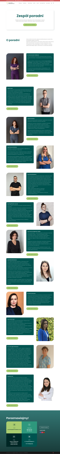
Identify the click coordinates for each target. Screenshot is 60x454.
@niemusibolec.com (16, 429)
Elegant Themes (15, 452)
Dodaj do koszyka (44, 427)
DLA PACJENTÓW (42, 3)
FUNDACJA (20, 3)
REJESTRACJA (30, 3)
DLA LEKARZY (48, 3)
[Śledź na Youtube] (44, 432)
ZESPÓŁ (34, 3)
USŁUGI (38, 3)
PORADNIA (24, 3)
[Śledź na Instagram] (42, 432)
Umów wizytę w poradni (30, 24)
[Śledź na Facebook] (40, 432)
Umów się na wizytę (32, 75)
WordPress (26, 452)
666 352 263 (12, 0)
